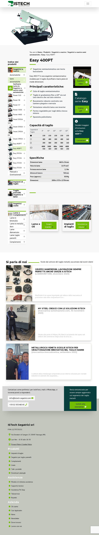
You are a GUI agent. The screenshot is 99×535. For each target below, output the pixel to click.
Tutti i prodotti (16, 469)
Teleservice (15, 494)
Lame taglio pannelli (15, 236)
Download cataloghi (18, 473)
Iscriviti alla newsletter (80, 405)
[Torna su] (96, 526)
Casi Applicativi (16, 510)
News (13, 514)
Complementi (15, 242)
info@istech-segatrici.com (20, 398)
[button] (17, 74)
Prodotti (47, 52)
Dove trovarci (16, 522)
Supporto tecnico (17, 486)
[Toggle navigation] (88, 3)
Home (40, 52)
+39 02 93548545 (17, 404)
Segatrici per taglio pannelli (21, 457)
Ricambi (14, 498)
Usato (13, 465)
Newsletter (15, 518)
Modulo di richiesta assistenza (22, 482)
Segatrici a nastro (59, 52)
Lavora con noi (16, 526)
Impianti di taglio (17, 453)
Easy (43, 55)
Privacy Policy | (16, 444)
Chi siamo (14, 506)
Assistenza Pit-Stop (18, 490)
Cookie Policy (27, 444)
